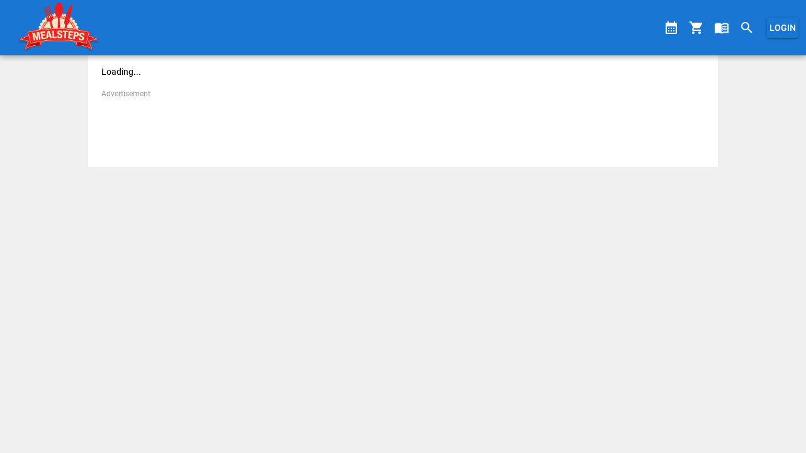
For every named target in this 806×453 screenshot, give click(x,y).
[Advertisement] (402, 128)
